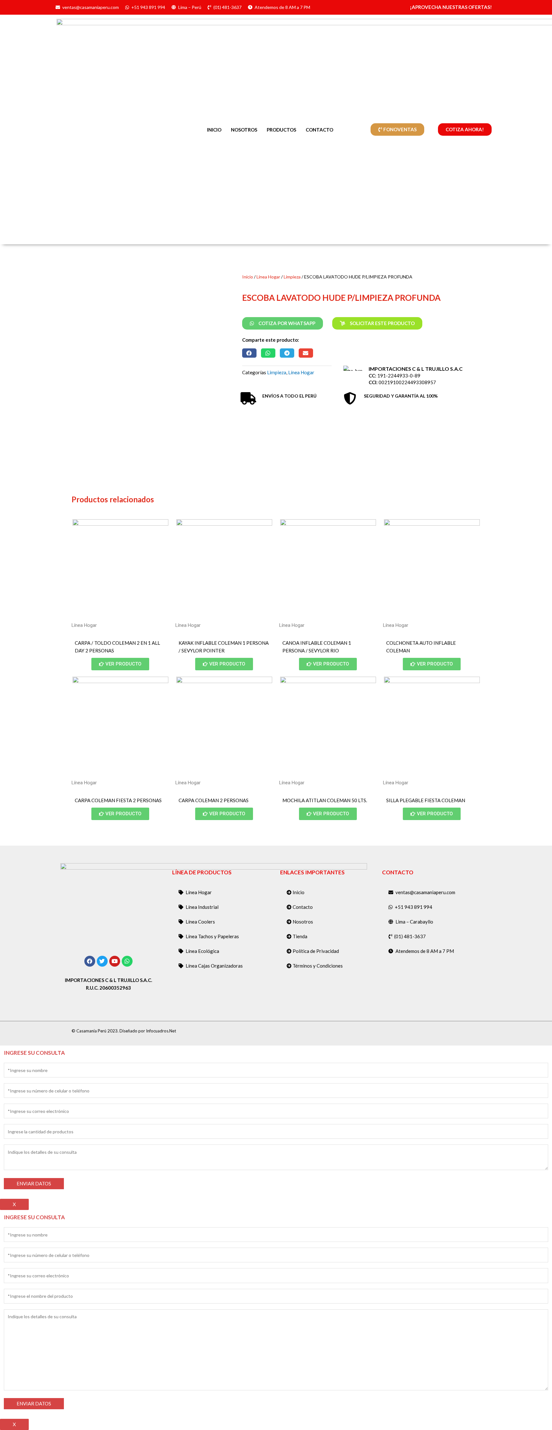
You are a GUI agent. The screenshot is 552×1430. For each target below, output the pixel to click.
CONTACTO (319, 130)
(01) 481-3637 (227, 7)
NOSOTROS (244, 130)
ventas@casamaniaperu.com (90, 7)
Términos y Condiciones (318, 966)
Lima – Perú (189, 7)
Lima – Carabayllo (414, 921)
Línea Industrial (202, 907)
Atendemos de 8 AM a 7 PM (282, 7)
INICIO (214, 130)
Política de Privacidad (316, 951)
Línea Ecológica (202, 951)
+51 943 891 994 (148, 7)
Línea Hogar (268, 276)
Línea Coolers (200, 921)
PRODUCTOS (281, 130)
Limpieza (292, 276)
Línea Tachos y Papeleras (212, 936)
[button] (249, 353)
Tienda (300, 936)
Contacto (303, 907)
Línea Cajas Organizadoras (214, 966)
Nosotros (303, 921)
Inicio (247, 276)
